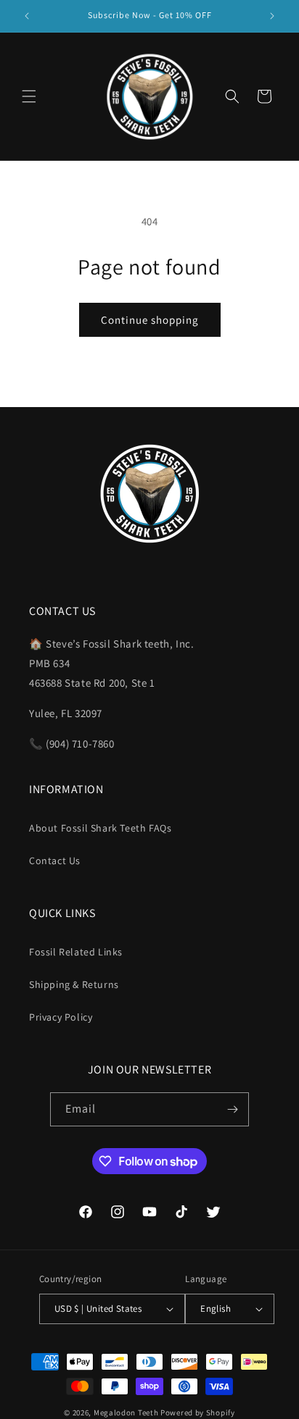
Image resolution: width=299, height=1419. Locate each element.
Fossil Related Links (76, 951)
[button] (29, 96)
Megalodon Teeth (126, 1412)
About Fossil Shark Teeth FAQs (100, 827)
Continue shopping (150, 320)
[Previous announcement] (27, 16)
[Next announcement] (272, 16)
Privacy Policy (60, 1017)
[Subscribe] (232, 1109)
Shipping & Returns (74, 984)
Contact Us (55, 860)
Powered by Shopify (197, 1412)
